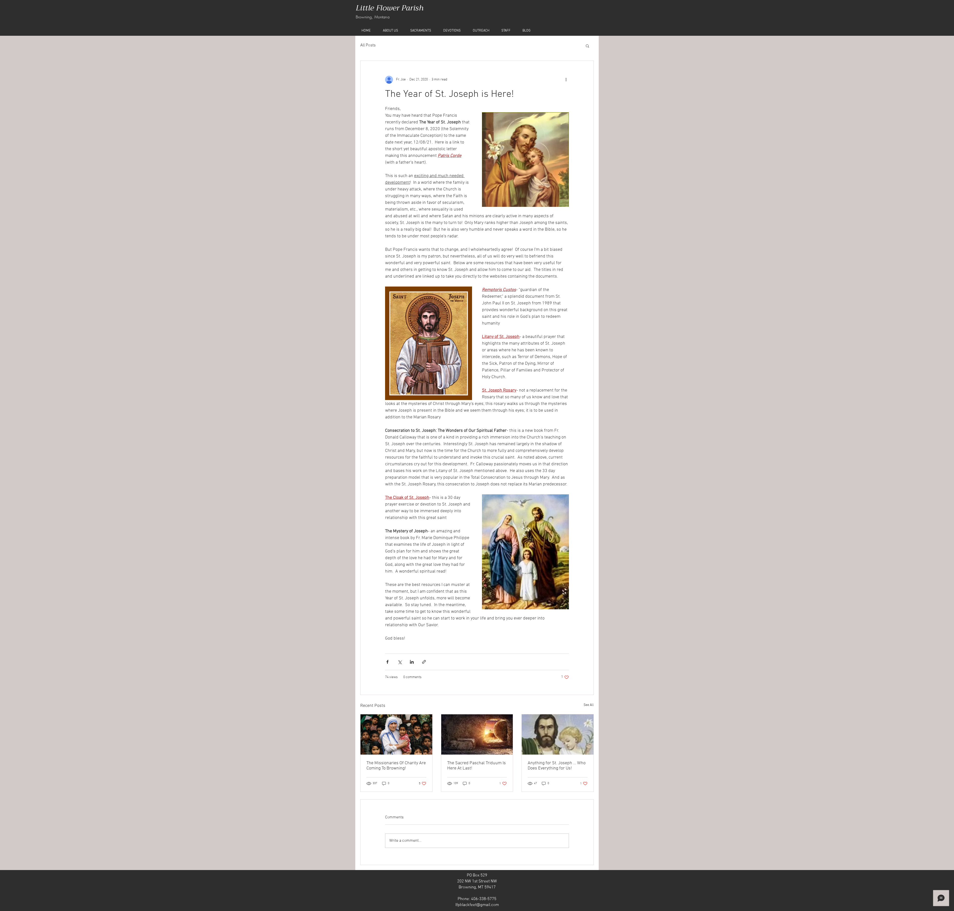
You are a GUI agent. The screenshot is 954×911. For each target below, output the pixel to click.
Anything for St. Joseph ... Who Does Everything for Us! (557, 766)
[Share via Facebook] (387, 661)
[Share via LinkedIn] (411, 661)
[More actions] (566, 80)
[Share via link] (424, 661)
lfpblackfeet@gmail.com (477, 905)
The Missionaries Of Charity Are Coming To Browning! (396, 766)
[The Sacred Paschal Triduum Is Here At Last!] (477, 734)
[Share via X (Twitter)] (399, 661)
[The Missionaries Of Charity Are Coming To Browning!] (396, 734)
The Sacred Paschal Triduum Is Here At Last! (476, 766)
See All (589, 705)
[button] (587, 46)
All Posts (368, 45)
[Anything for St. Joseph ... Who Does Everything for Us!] (558, 734)
